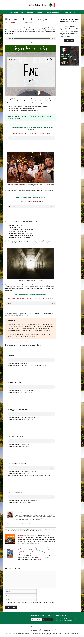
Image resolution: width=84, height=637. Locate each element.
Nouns (26, 524)
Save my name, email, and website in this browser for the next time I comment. (31, 602)
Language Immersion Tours (54, 12)
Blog (22, 12)
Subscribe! (30, 12)
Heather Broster (15, 22)
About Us (39, 12)
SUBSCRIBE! (69, 40)
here (39, 559)
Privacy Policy (67, 12)
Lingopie (20, 535)
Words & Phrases (13, 12)
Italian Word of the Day (18, 524)
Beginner (9, 524)
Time (30, 524)
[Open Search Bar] (74, 12)
